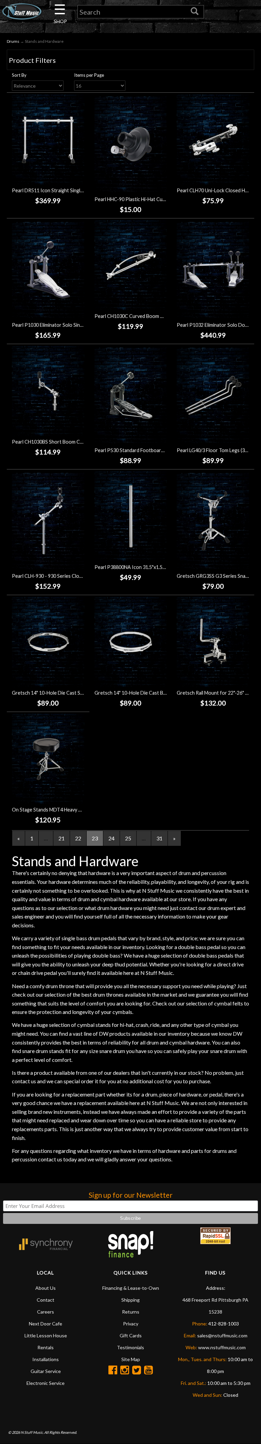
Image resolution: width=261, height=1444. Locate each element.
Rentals (45, 1347)
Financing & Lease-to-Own (130, 1288)
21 (61, 838)
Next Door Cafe (45, 1323)
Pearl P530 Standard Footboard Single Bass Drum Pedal (154, 450)
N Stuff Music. (32, 1432)
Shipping (130, 1300)
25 (128, 838)
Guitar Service (46, 1371)
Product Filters (32, 60)
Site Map (130, 1359)
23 (95, 838)
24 (111, 838)
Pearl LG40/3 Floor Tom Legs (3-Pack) (218, 450)
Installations (45, 1359)
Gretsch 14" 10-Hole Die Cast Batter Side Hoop (146, 693)
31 (159, 838)
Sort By (19, 75)
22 (78, 838)
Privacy (130, 1323)
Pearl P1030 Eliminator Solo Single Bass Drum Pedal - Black (75, 325)
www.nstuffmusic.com (222, 1347)
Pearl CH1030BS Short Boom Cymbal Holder (60, 442)
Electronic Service (46, 1383)
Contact (45, 1300)
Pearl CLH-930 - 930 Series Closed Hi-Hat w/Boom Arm (72, 576)
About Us (45, 1288)
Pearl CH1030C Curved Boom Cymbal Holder (143, 316)
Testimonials (130, 1347)
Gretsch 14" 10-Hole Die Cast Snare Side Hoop (63, 693)
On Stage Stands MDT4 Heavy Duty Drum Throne (66, 810)
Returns (130, 1312)
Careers (45, 1312)
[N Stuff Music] (22, 11)
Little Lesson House (45, 1335)
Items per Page (89, 75)
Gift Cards (131, 1335)
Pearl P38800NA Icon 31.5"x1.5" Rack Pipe (140, 567)
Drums (13, 41)
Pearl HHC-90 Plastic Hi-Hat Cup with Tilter (141, 199)
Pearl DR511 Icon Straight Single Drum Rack (59, 190)
